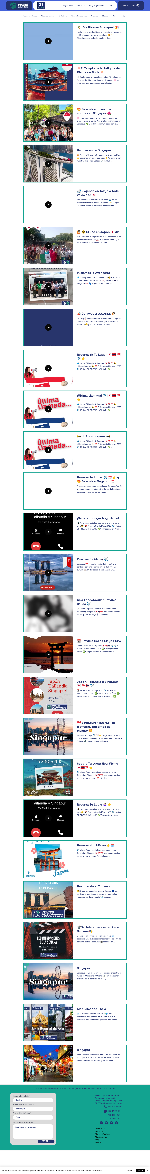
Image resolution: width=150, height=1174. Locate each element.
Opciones (129, 1170)
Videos (98, 1142)
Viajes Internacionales (79, 16)
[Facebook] (101, 1123)
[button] (66, 5)
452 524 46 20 (114, 1106)
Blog (97, 1139)
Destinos (99, 1131)
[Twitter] (111, 1123)
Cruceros (94, 16)
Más (114, 16)
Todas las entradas (30, 16)
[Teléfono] (105, 1106)
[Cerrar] (147, 1170)
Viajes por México (47, 16)
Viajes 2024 (100, 1128)
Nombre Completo (21, 1096)
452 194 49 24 (114, 1115)
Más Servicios (101, 1137)
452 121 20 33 (114, 1111)
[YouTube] (106, 1123)
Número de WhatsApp (22, 1105)
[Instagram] (116, 1123)
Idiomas (105, 16)
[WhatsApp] (105, 1111)
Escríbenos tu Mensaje (23, 1122)
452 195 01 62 (114, 1118)
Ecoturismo (63, 16)
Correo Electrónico (21, 1113)
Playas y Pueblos (102, 1134)
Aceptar (140, 1170)
